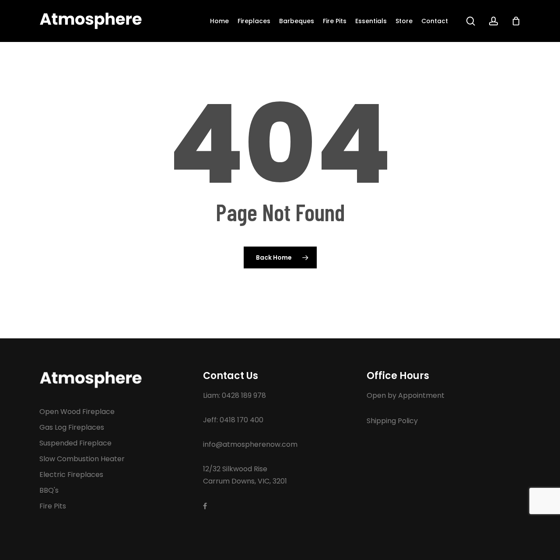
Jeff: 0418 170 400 (233, 420)
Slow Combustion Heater (82, 459)
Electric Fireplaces (71, 475)
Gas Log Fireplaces (71, 427)
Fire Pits (52, 506)
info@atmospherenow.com (250, 444)
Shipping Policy (392, 421)
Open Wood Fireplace (77, 412)
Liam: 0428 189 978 (234, 395)
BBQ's (49, 490)
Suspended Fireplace (75, 443)
